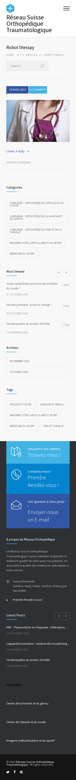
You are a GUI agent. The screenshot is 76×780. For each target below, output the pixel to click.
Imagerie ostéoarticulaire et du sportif (30, 740)
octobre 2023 (19, 372)
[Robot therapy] (38, 121)
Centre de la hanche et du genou (27, 703)
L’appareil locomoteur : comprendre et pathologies (38, 643)
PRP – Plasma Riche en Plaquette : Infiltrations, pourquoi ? (38, 627)
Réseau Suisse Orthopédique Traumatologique (30, 763)
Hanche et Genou (52, 404)
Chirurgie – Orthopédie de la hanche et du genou (36, 218)
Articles (31, 55)
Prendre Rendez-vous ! (27, 600)
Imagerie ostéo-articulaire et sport (33, 415)
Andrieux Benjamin (18, 162)
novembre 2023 (20, 361)
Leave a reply (15, 151)
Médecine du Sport (22, 426)
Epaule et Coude (20, 404)
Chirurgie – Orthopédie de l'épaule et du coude (37, 204)
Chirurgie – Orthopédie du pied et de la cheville (36, 231)
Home (10, 55)
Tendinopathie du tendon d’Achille (28, 660)
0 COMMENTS (38, 89)
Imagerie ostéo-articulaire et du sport (36, 243)
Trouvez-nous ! (44, 454)
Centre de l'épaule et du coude (26, 722)
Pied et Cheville (53, 426)
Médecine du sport (22, 253)
